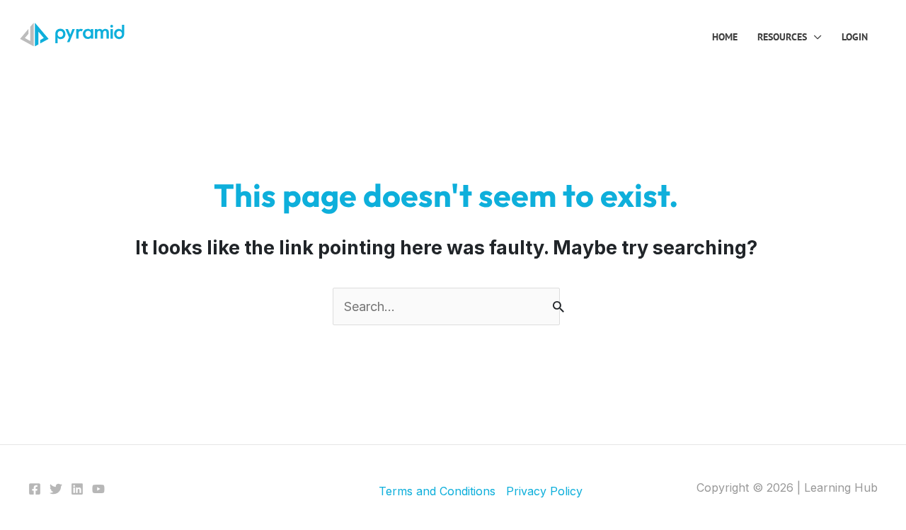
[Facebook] (34, 489)
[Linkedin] (77, 489)
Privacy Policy (544, 491)
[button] (814, 37)
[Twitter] (56, 489)
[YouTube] (98, 489)
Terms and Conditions (437, 491)
